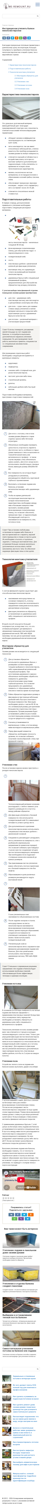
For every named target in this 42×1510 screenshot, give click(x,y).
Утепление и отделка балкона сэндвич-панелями (18, 1284)
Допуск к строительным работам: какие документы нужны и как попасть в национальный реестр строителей (24, 1432)
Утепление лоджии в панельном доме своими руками (19, 1251)
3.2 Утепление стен (22, 82)
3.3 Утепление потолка (23, 85)
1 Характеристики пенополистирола (22, 65)
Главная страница (8, 25)
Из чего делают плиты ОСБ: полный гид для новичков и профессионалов (24, 1387)
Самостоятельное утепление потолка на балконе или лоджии (19, 1349)
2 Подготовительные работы (19, 69)
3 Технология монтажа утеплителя (21, 72)
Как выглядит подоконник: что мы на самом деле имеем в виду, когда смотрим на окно (26, 1419)
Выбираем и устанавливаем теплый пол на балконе (17, 1316)
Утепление (5, 35)
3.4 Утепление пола (22, 89)
